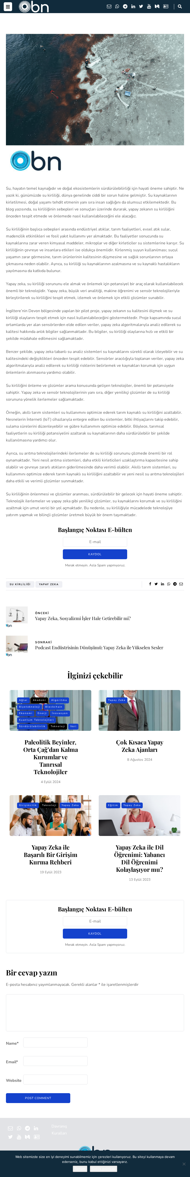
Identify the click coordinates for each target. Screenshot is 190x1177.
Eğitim (113, 805)
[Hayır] (183, 1163)
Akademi (39, 700)
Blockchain (54, 707)
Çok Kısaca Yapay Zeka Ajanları (139, 745)
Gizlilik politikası (103, 1169)
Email (12, 1062)
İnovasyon (60, 713)
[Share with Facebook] (150, 584)
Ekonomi (25, 713)
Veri (73, 726)
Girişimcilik (28, 805)
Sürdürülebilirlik (32, 726)
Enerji (42, 713)
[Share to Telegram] (175, 584)
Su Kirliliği (20, 584)
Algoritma (59, 700)
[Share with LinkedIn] (162, 584)
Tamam (80, 1169)
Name (12, 1043)
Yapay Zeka (49, 584)
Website (14, 1080)
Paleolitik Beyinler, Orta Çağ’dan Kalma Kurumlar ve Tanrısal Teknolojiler (50, 757)
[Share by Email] (181, 584)
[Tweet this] (156, 584)
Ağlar (23, 700)
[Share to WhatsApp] (169, 584)
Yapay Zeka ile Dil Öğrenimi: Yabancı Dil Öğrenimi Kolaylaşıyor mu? (139, 858)
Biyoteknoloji (29, 707)
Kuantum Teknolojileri (36, 720)
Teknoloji (58, 726)
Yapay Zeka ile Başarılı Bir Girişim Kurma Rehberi (50, 854)
